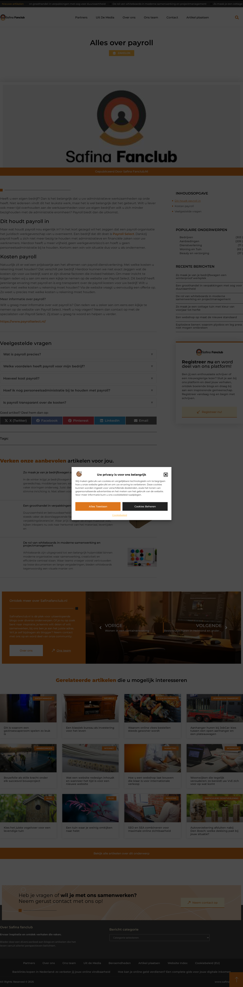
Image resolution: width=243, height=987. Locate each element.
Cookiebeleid (119, 514)
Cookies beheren (145, 506)
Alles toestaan (98, 506)
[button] (166, 475)
